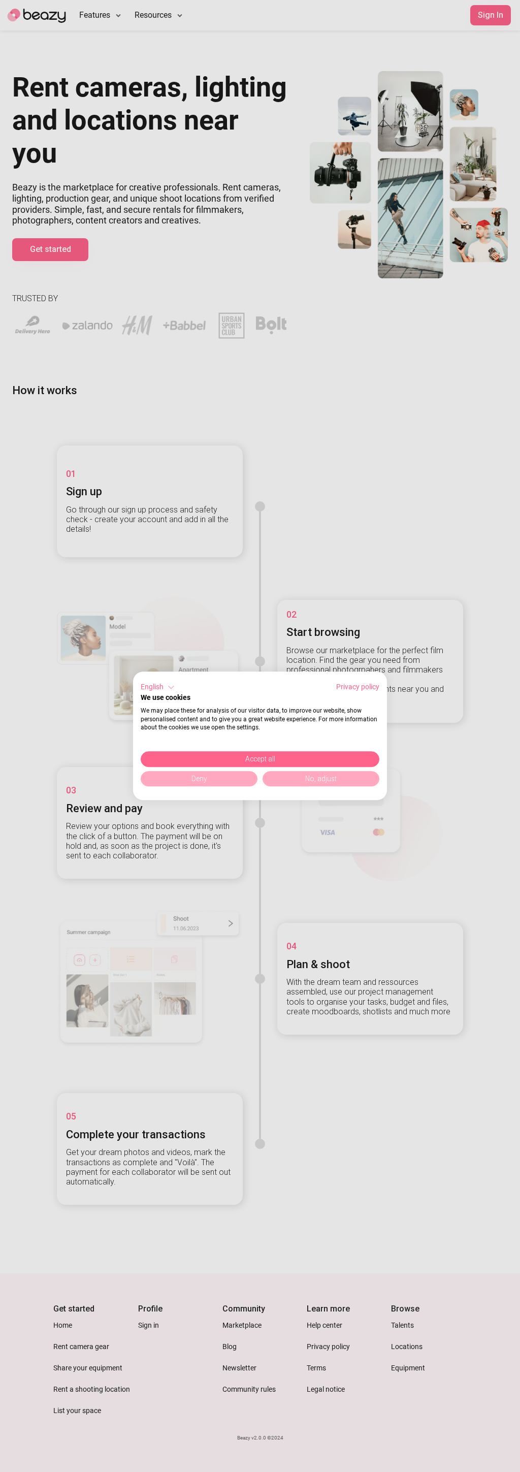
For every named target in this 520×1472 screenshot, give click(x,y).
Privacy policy (357, 687)
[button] (158, 687)
